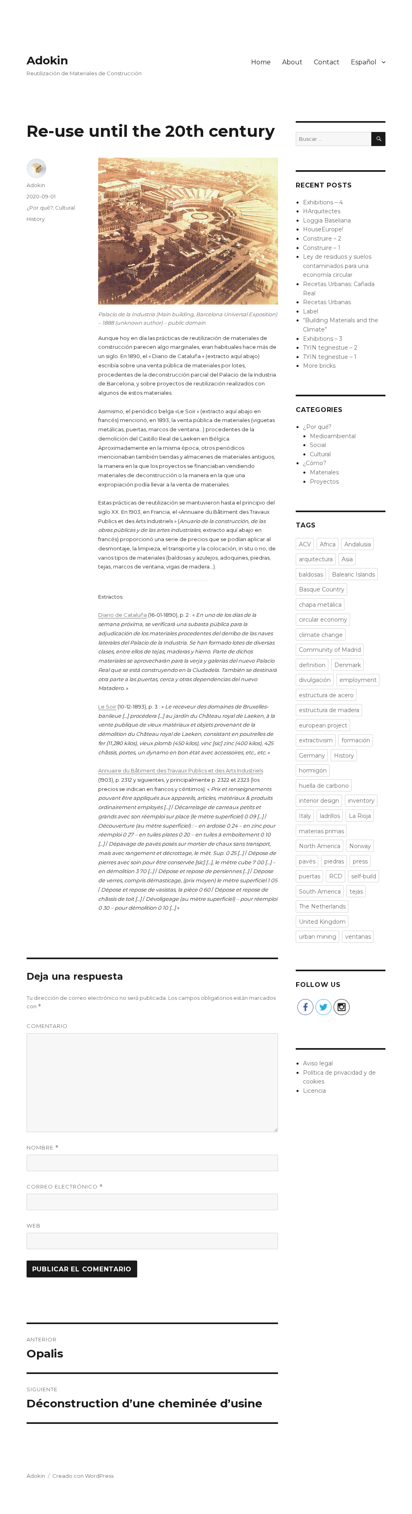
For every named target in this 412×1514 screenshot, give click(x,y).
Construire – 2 (322, 238)
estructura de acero (326, 695)
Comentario (47, 1026)
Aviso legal (318, 1063)
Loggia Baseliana (327, 220)
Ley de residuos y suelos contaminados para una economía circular (337, 265)
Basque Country (321, 589)
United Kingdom (322, 921)
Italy (305, 816)
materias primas (321, 831)
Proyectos (324, 481)
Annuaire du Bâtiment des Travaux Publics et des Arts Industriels (180, 770)
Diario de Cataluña (122, 615)
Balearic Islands (353, 574)
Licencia (314, 1090)
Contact (327, 62)
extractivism (316, 740)
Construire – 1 (321, 247)
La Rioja (360, 816)
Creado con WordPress (82, 1476)
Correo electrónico (65, 1186)
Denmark (347, 665)
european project (323, 725)
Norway (360, 846)
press (360, 861)
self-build (363, 876)
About (292, 62)
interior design (319, 800)
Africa (328, 544)
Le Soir (107, 706)
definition (312, 665)
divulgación (315, 680)
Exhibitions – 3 (322, 338)
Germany (312, 755)
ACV (305, 544)
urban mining (317, 936)
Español (364, 62)
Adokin (47, 60)
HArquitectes (321, 211)
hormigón (313, 770)
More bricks (319, 365)
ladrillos (330, 816)
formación (356, 740)
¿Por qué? (40, 207)
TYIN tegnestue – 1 (329, 356)
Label (310, 311)
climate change (321, 635)
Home (261, 62)
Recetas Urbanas (327, 302)
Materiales (324, 472)
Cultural (65, 207)
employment (358, 680)
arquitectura (316, 559)
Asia (347, 559)
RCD (335, 876)
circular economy (323, 619)
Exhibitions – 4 (323, 202)
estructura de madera (329, 710)
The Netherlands (322, 906)
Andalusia (357, 544)
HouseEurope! (323, 229)
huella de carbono (324, 785)
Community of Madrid (330, 649)
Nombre (43, 1147)
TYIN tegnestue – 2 (330, 347)
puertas (309, 876)
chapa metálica (320, 604)
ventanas (358, 936)
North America (319, 846)
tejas (356, 891)
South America (320, 891)
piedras (334, 861)
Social (318, 445)
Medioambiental (333, 436)
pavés (307, 861)
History (36, 219)
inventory (361, 800)
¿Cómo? (314, 463)
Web (34, 1225)
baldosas (311, 574)
